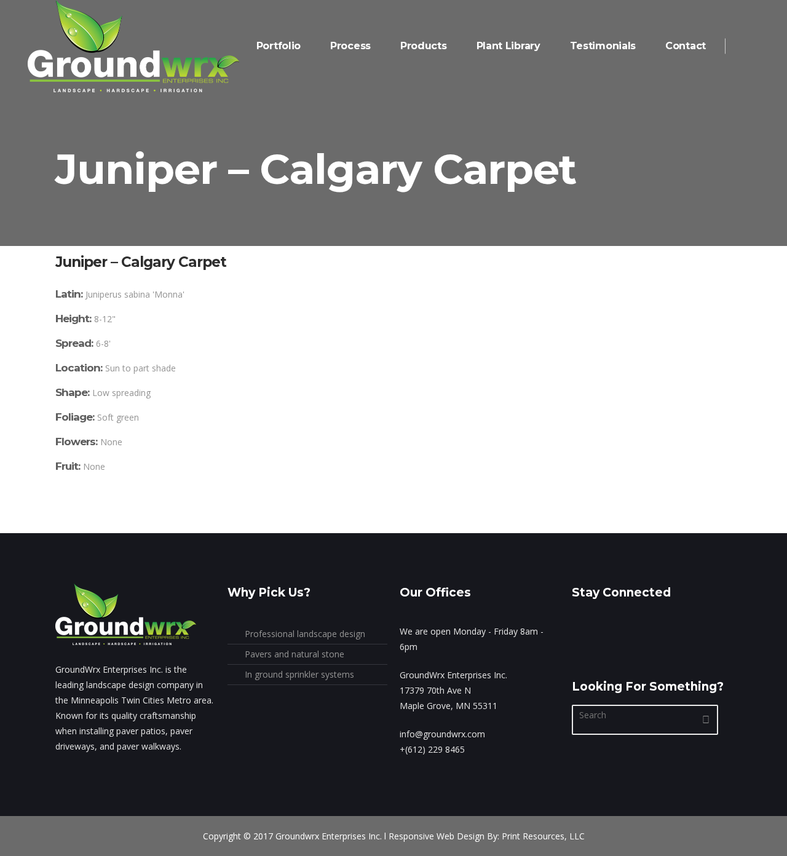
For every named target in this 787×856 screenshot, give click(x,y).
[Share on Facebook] (59, 525)
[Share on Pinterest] (131, 525)
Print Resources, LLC (543, 836)
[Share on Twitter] (77, 525)
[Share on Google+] (95, 525)
